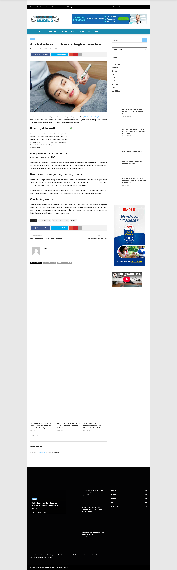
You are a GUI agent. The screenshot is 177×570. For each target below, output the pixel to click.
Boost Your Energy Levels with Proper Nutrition (92, 533)
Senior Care (116, 81)
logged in (42, 452)
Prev (33, 435)
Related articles (36, 263)
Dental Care (52, 31)
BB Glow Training (45, 220)
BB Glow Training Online (93, 117)
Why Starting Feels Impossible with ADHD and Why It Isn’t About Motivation (134, 131)
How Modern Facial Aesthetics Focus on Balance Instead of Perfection (68, 425)
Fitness (64, 31)
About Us (40, 7)
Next (38, 435)
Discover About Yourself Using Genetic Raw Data (133, 162)
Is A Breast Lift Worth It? (97, 238)
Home (32, 7)
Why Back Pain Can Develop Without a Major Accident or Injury (54, 2)
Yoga (96, 31)
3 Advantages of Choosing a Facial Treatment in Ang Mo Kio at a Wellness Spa (40, 425)
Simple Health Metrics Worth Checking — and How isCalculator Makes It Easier (134, 181)
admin (32, 49)
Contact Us (60, 7)
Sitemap (69, 7)
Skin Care (115, 84)
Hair (113, 74)
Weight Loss (85, 31)
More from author (50, 263)
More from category (64, 263)
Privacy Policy (50, 7)
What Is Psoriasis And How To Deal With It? (46, 238)
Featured (115, 68)
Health (73, 31)
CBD (113, 61)
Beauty (40, 31)
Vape (113, 87)
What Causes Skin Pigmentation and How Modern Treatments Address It (95, 425)
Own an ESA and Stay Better (132, 151)
